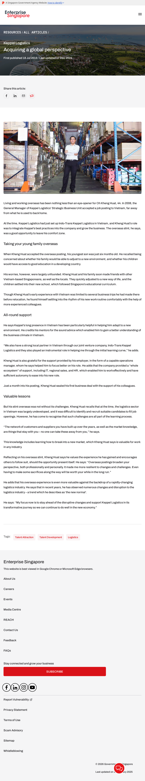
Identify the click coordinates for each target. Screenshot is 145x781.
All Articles (35, 32)
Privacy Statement (15, 709)
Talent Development (50, 537)
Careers (9, 588)
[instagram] (24, 688)
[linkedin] (15, 688)
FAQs (7, 650)
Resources (12, 32)
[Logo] (17, 15)
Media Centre (12, 609)
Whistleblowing (13, 750)
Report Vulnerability (16, 699)
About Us (9, 578)
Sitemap (9, 740)
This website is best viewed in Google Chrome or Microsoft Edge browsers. (48, 568)
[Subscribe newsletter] (32, 97)
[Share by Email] (23, 97)
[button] (140, 14)
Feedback (10, 640)
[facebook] (6, 688)
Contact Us (11, 630)
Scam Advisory (13, 730)
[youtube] (32, 688)
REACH (9, 619)
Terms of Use (12, 720)
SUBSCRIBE (54, 671)
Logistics (73, 537)
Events (8, 599)
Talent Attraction (24, 537)
